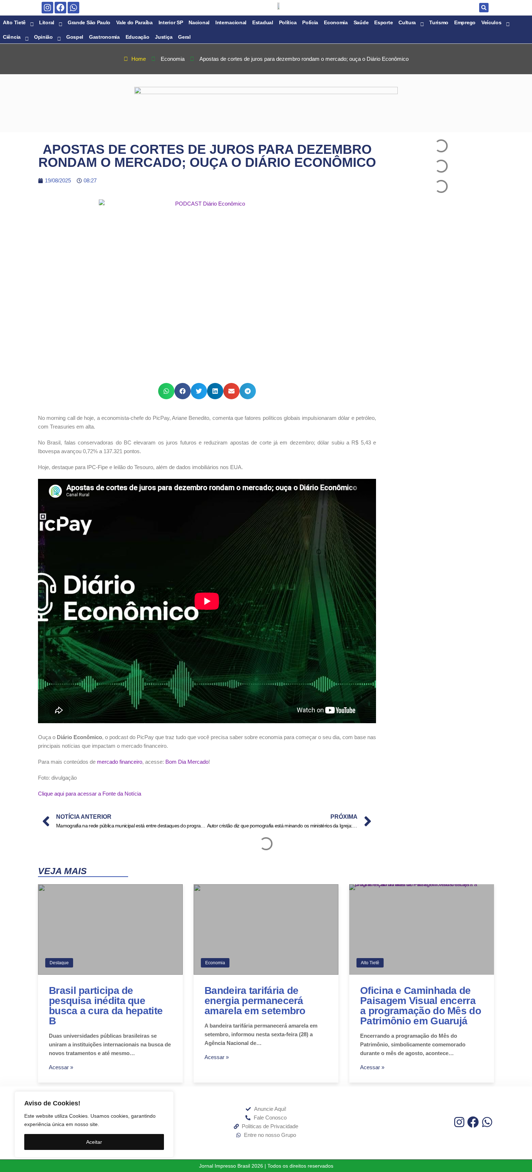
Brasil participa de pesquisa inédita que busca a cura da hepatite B (105, 1005)
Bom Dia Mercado (186, 762)
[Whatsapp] (73, 7)
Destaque (59, 962)
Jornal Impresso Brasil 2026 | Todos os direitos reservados (266, 1166)
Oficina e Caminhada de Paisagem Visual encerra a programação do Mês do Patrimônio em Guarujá (420, 1005)
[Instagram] (47, 7)
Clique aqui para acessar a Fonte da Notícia (89, 794)
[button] (484, 7)
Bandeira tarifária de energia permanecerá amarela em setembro (254, 1000)
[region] (94, 1124)
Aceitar (94, 1142)
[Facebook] (60, 7)
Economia (215, 962)
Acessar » (61, 1067)
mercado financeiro (119, 762)
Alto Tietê (370, 962)
